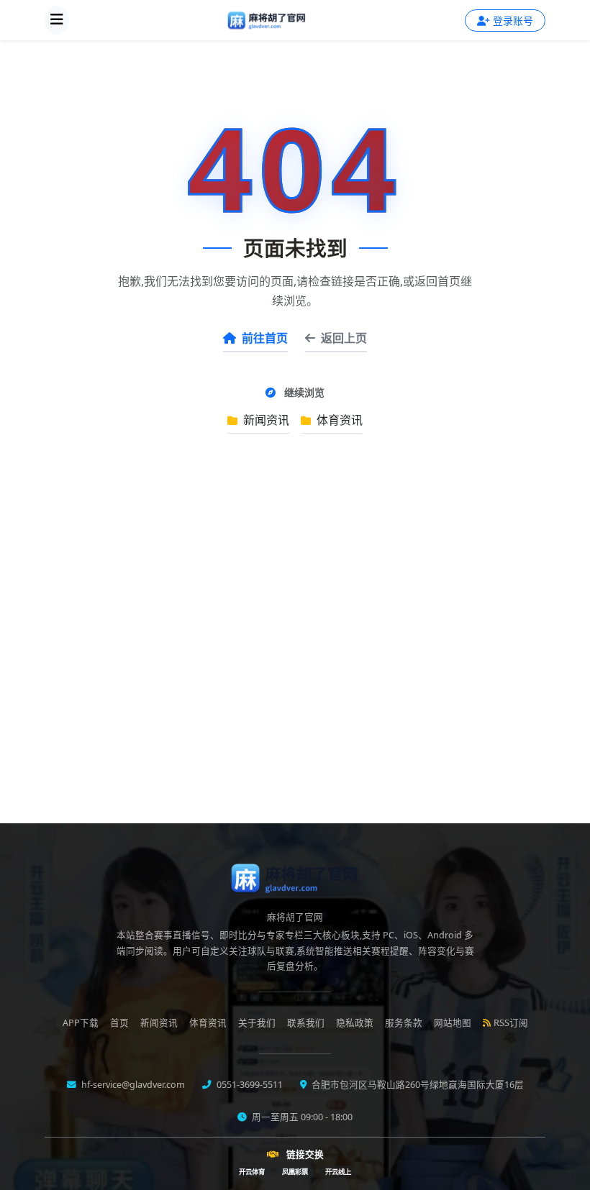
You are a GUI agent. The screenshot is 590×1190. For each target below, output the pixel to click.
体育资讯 (338, 420)
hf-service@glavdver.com (132, 1085)
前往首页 (265, 338)
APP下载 (81, 1023)
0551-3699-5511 (248, 1085)
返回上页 (344, 338)
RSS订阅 (511, 1023)
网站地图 (452, 1023)
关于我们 (257, 1023)
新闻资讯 (264, 420)
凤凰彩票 (295, 1171)
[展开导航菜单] (57, 20)
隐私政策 (354, 1023)
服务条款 (403, 1023)
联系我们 (305, 1023)
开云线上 (338, 1171)
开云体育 (252, 1171)
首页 (119, 1023)
